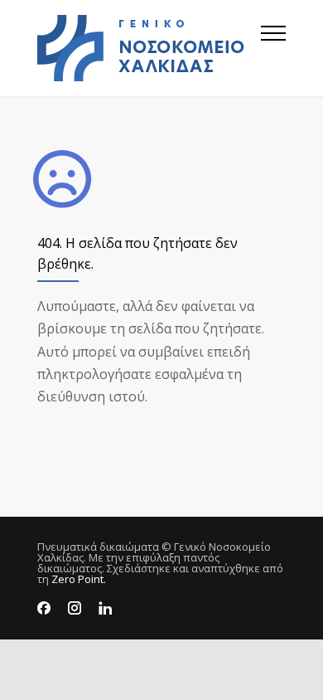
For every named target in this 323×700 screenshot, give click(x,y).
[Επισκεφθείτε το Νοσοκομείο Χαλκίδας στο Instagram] (74, 608)
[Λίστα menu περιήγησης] (273, 48)
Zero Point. (78, 578)
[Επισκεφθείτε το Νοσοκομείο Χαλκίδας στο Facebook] (44, 608)
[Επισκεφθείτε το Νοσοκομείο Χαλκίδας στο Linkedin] (105, 608)
